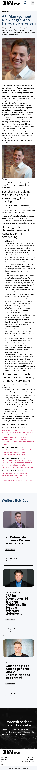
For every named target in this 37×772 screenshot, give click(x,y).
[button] (32, 3)
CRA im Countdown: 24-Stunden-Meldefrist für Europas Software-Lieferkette (17, 604)
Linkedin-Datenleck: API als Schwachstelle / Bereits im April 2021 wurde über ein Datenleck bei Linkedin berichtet (17, 452)
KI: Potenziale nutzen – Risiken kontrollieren (17, 540)
